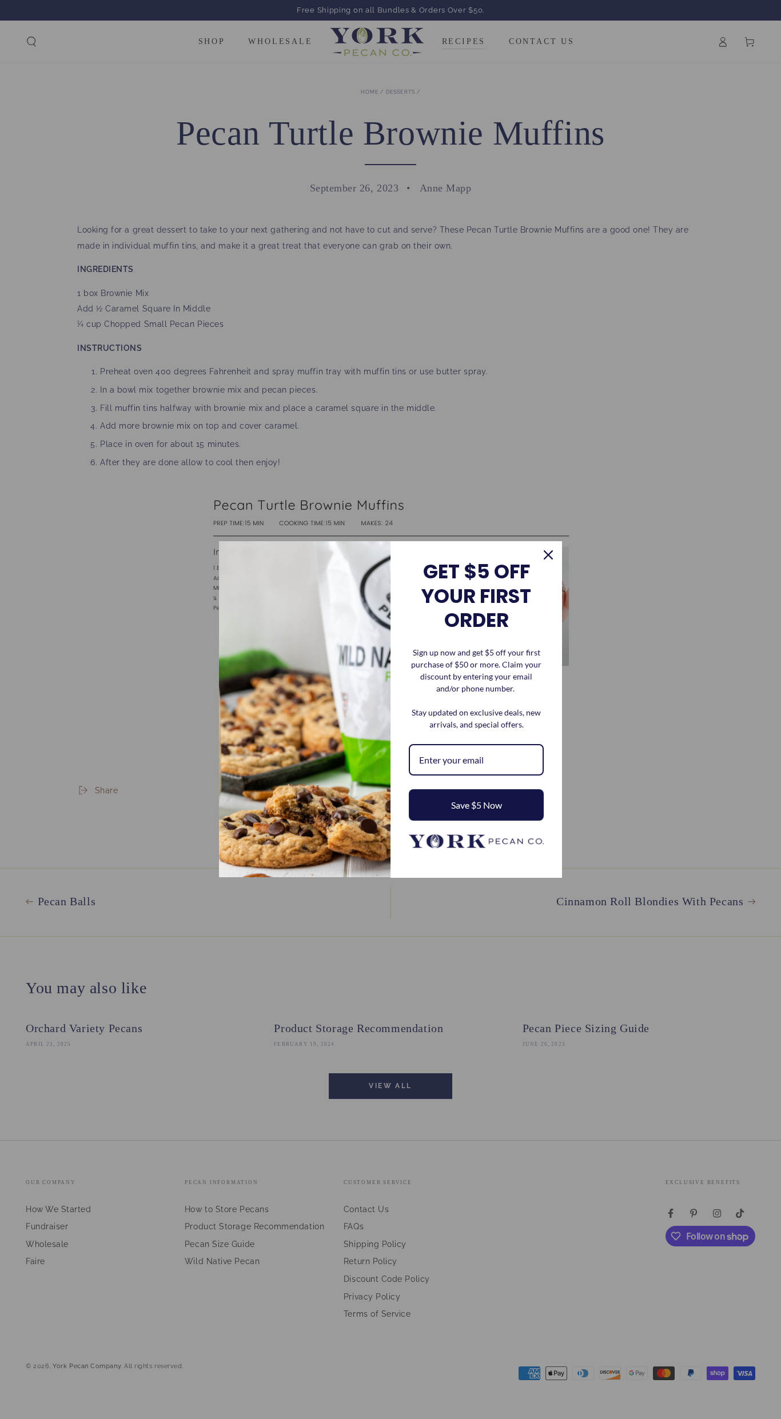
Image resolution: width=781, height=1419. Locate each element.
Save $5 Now (476, 805)
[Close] (548, 555)
